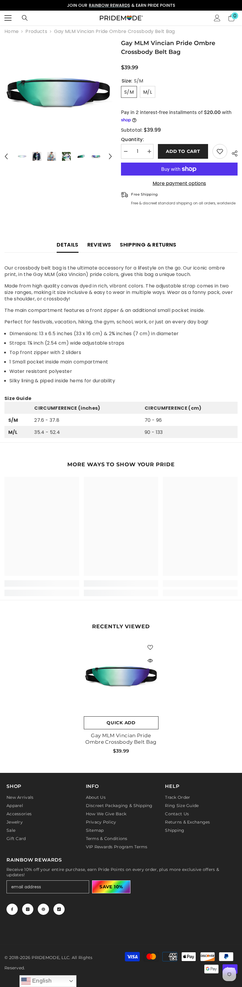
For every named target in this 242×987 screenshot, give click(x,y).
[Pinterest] (43, 909)
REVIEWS (99, 244)
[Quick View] (150, 660)
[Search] (24, 18)
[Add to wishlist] (219, 151)
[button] (6, 156)
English (41, 981)
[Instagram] (27, 909)
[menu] (8, 18)
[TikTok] (59, 909)
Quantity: (132, 139)
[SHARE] (232, 152)
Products (36, 31)
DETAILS (68, 244)
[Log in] (217, 18)
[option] (58, 92)
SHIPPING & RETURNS (148, 244)
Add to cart (183, 151)
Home (11, 31)
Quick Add (121, 722)
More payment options (179, 183)
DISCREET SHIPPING (149, 5)
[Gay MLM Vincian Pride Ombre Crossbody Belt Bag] (121, 676)
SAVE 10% (111, 887)
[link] (41, 583)
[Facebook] (12, 909)
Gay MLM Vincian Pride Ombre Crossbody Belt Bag (120, 739)
